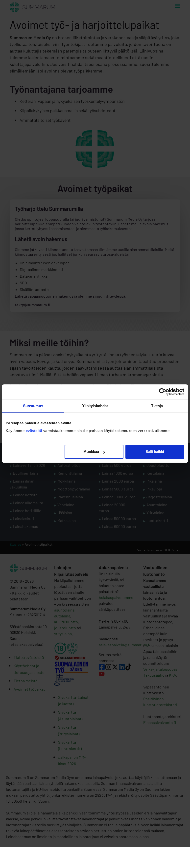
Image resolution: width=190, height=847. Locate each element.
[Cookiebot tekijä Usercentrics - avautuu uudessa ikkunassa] (162, 392)
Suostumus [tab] (33, 406)
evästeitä (34, 431)
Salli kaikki (155, 452)
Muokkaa (91, 452)
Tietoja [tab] (157, 406)
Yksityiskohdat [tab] (95, 406)
